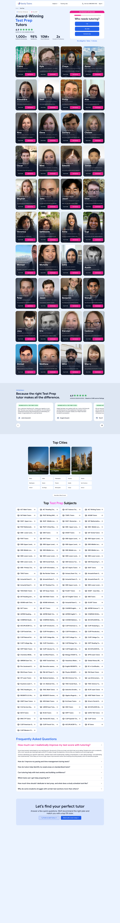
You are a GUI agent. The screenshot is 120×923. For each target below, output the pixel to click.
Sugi (87, 232)
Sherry (88, 364)
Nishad (88, 298)
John (42, 199)
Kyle (42, 66)
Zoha (64, 265)
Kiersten (66, 331)
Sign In (100, 3)
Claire (20, 66)
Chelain (88, 133)
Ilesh (42, 99)
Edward (66, 166)
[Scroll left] (18, 425)
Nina (19, 133)
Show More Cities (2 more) (60, 495)
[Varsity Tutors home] (25, 3)
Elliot (87, 199)
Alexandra (22, 99)
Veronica (21, 232)
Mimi (42, 166)
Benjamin (66, 298)
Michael (21, 265)
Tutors (17, 8)
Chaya (65, 66)
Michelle (44, 265)
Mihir (64, 364)
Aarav (88, 66)
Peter (19, 298)
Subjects (54, 3)
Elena (42, 133)
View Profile (20, 74)
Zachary (66, 133)
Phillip (65, 99)
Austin (88, 268)
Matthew (44, 364)
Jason (65, 199)
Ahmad (20, 364)
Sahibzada (45, 232)
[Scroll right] (102, 425)
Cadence (89, 331)
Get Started (30, 74)
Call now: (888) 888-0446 (90, 3)
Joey (19, 331)
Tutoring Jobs (64, 3)
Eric (41, 331)
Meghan (21, 199)
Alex (87, 99)
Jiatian (88, 166)
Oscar (20, 166)
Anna (64, 232)
